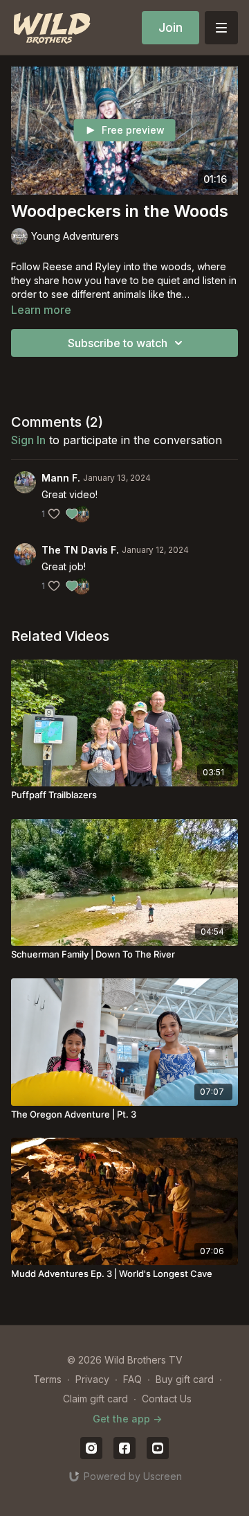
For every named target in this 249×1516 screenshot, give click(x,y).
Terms (47, 1379)
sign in (28, 440)
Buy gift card (185, 1379)
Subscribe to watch (117, 343)
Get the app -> (127, 1419)
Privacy (92, 1379)
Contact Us (167, 1398)
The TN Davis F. (80, 550)
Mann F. (61, 478)
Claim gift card (95, 1398)
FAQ (132, 1379)
